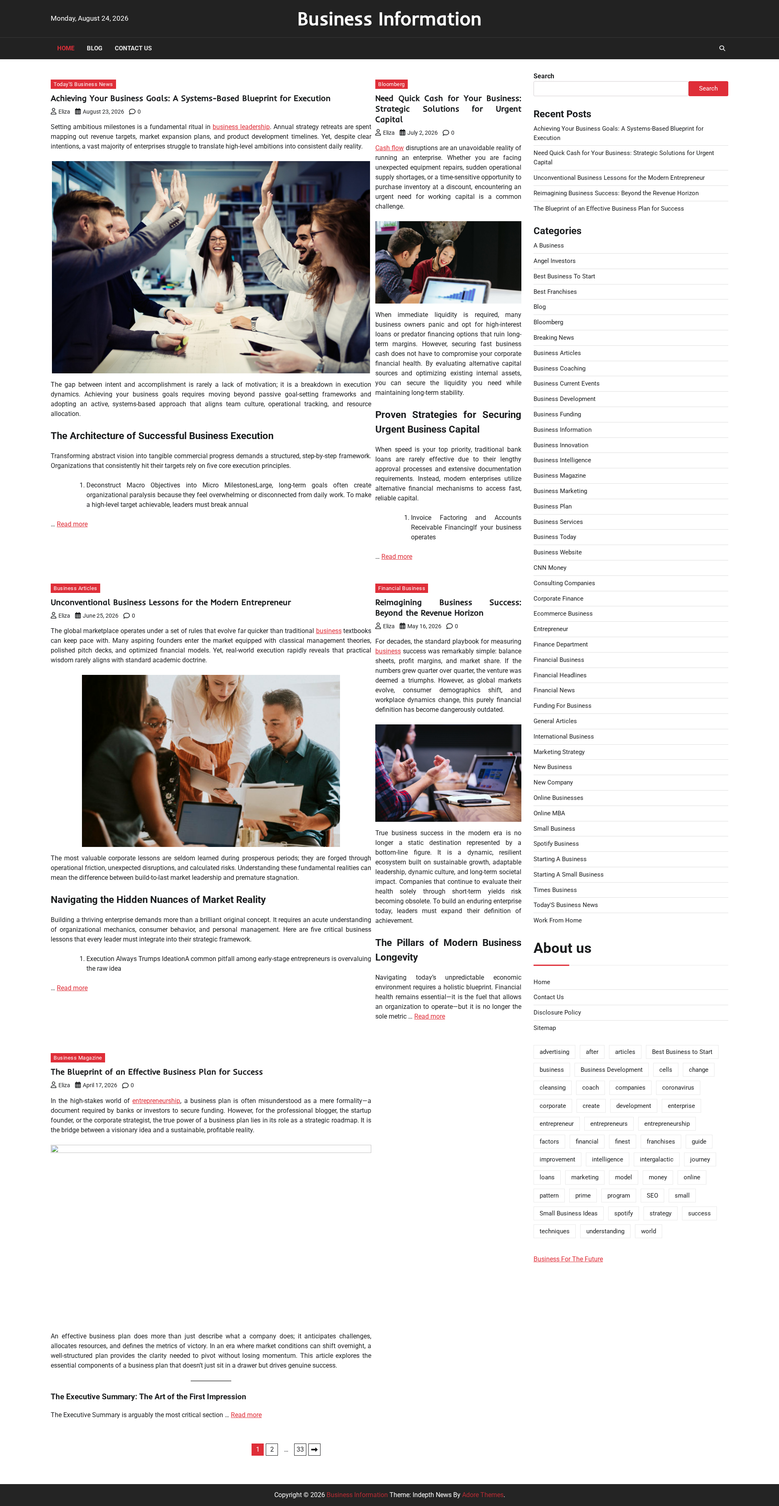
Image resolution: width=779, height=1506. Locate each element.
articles (625, 1052)
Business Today (555, 537)
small (682, 1195)
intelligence (607, 1159)
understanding (605, 1231)
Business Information (389, 18)
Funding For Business (563, 705)
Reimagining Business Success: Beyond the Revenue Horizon (448, 607)
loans (547, 1177)
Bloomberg (391, 84)
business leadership (241, 127)
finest (622, 1141)
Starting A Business (560, 859)
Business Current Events (567, 383)
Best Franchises (555, 291)
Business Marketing (560, 491)
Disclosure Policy (557, 1012)
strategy (660, 1213)
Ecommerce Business (563, 613)
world (648, 1231)
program (618, 1195)
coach (590, 1087)
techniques (555, 1231)
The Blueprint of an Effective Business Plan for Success (157, 1071)
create (591, 1106)
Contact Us (133, 48)
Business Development (565, 399)
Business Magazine (78, 1058)
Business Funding (557, 414)
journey (700, 1159)
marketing (584, 1177)
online (692, 1177)
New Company (553, 782)
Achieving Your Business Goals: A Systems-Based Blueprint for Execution (191, 98)
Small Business (554, 828)
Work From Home (558, 920)
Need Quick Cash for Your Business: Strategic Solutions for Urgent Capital (448, 108)
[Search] (722, 48)
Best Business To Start (564, 276)
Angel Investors (555, 261)
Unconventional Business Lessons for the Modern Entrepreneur (171, 602)
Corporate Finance (558, 598)
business (329, 631)
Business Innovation (561, 445)
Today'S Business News (83, 84)
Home (65, 48)
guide (699, 1141)
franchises (661, 1141)
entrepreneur (557, 1123)
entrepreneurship (156, 1101)
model (623, 1177)
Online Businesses (558, 797)
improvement (557, 1159)
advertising (554, 1052)
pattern (549, 1195)
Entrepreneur (551, 629)
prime (583, 1195)
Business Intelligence (562, 460)
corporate (553, 1106)
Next (314, 1450)
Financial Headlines (560, 675)
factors (549, 1141)
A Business (549, 245)
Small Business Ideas (569, 1213)
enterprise (681, 1106)
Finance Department (561, 644)
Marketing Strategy (559, 752)
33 (300, 1449)
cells (665, 1069)
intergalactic (657, 1159)
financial (587, 1141)
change (698, 1069)
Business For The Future (568, 1259)
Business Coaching (559, 368)
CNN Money (550, 567)
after (592, 1052)
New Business (553, 767)
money (658, 1177)
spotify (623, 1213)
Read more (72, 524)
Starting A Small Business (569, 874)
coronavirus (678, 1087)
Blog (94, 48)
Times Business (555, 890)
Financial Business (401, 588)
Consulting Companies (564, 583)
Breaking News (554, 337)
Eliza (64, 111)
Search (544, 76)
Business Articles (75, 588)
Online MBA (549, 813)
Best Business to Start (682, 1052)
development (633, 1106)
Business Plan (553, 506)
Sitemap (545, 1028)
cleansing (553, 1087)
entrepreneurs (609, 1123)
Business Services (558, 522)
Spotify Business (556, 843)
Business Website (558, 552)
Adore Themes (483, 1495)
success (699, 1213)
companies (630, 1087)
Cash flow (389, 148)
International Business (564, 736)
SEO (652, 1195)
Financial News (554, 690)
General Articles (555, 721)
